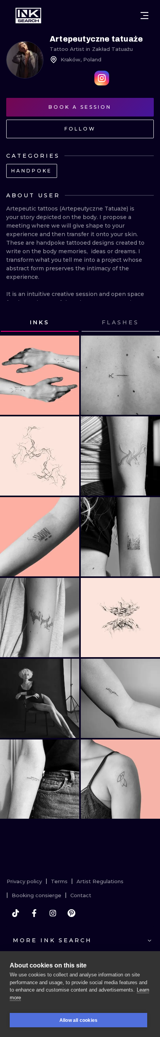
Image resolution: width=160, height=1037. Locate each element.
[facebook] (34, 913)
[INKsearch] (28, 15)
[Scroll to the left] (13, 322)
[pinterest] (71, 913)
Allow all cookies (78, 1020)
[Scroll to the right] (146, 322)
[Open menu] (144, 15)
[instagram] (52, 913)
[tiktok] (15, 913)
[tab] (39, 323)
